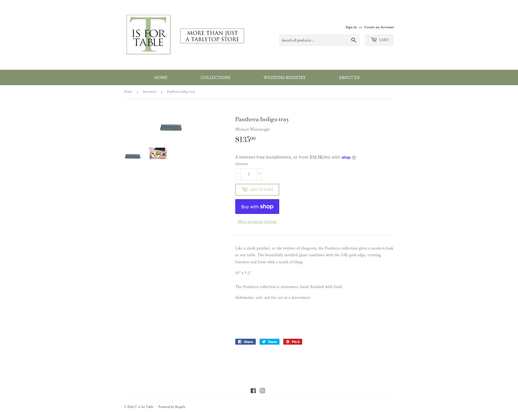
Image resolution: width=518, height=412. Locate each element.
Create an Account (379, 27)
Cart (383, 39)
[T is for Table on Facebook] (253, 391)
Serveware (149, 91)
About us (349, 77)
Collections (215, 77)
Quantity (241, 163)
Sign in (351, 27)
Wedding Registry (285, 77)
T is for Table (144, 407)
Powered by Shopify (171, 407)
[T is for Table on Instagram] (262, 391)
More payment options (257, 221)
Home (161, 77)
